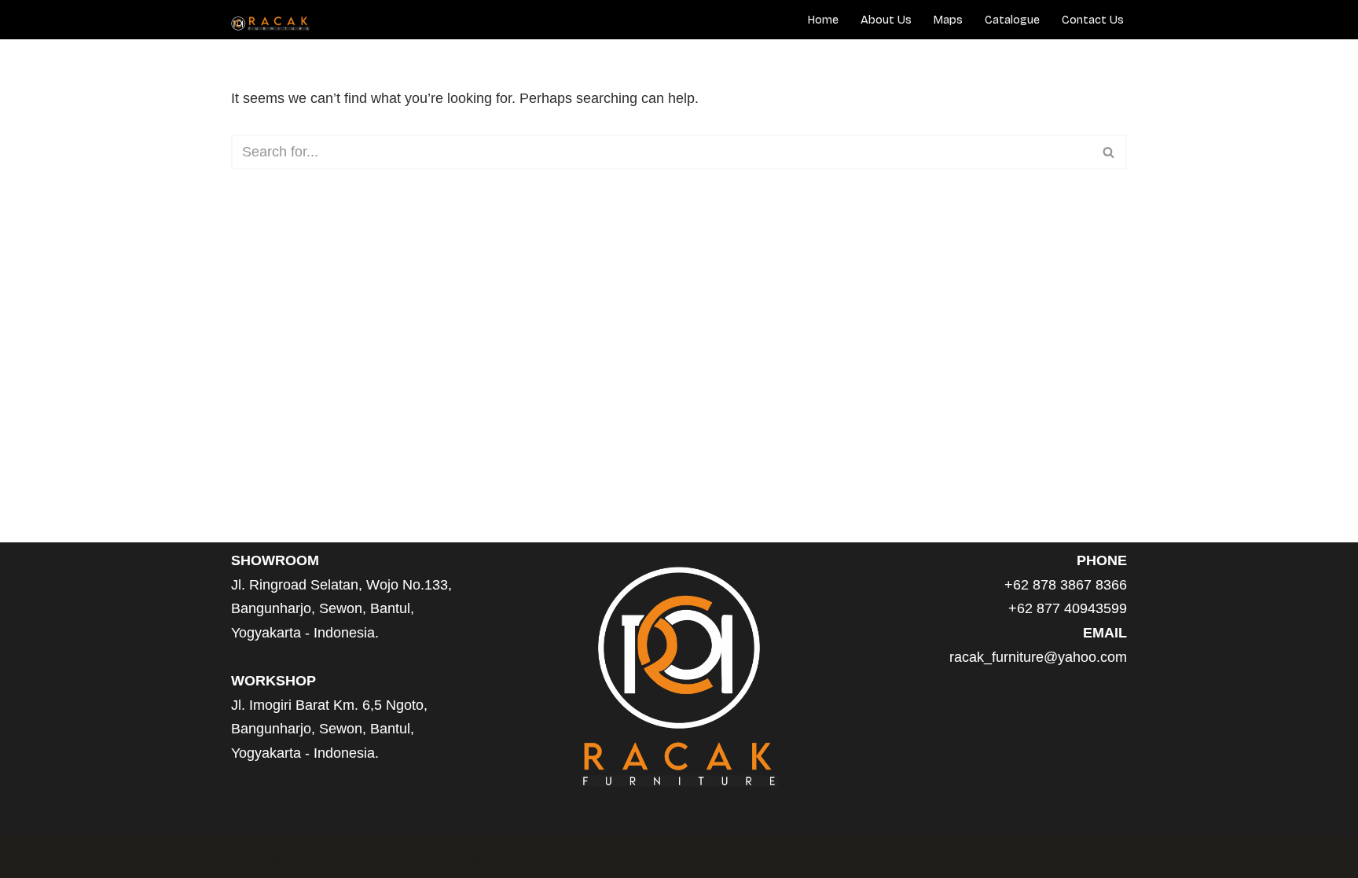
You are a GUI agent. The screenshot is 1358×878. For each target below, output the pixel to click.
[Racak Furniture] (270, 24)
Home (823, 20)
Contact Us (1093, 20)
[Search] (1109, 152)
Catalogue (1012, 20)
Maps (948, 20)
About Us (886, 20)
